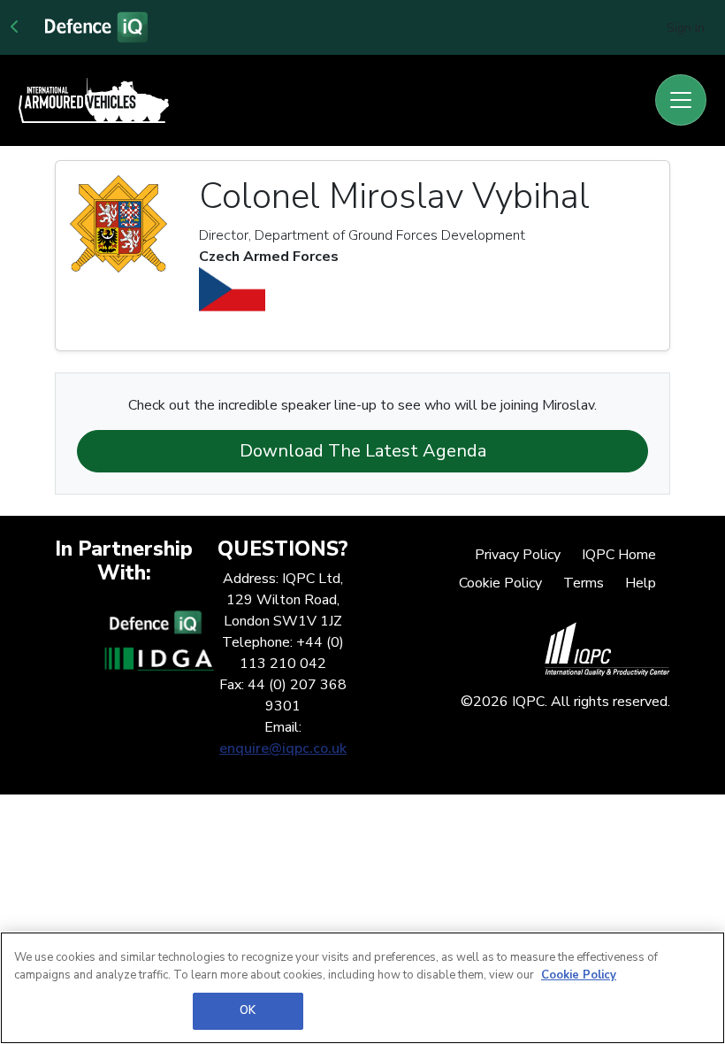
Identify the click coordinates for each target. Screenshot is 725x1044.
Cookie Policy (500, 583)
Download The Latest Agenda (363, 451)
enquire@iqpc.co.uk (283, 748)
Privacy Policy (518, 554)
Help (640, 583)
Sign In (686, 27)
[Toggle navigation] (680, 100)
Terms (583, 583)
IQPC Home (619, 554)
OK (248, 1010)
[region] (362, 988)
